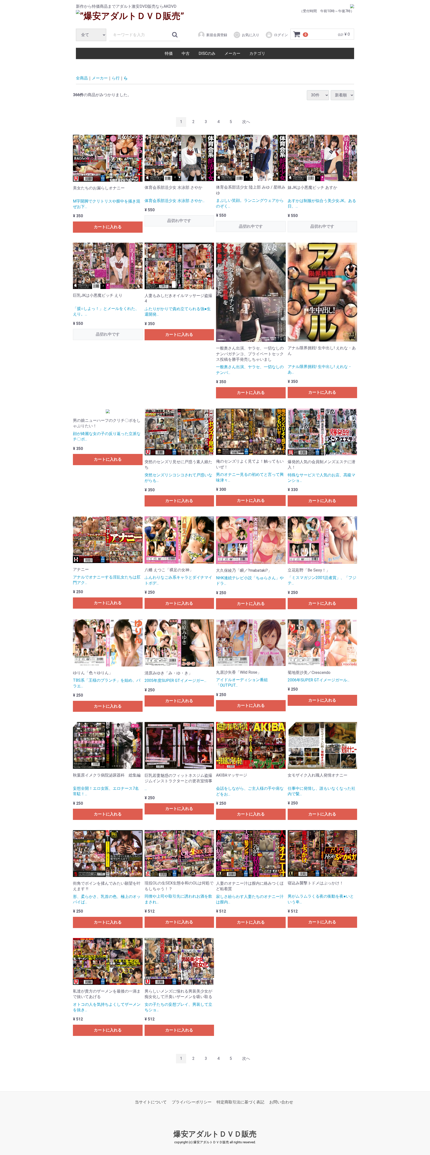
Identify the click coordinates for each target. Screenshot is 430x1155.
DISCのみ (207, 53)
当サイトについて (151, 1102)
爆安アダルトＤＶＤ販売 (215, 1134)
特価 (169, 53)
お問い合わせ (281, 1102)
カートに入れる (108, 226)
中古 (186, 53)
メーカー (232, 53)
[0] (297, 34)
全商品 (82, 78)
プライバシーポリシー (192, 1102)
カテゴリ (257, 53)
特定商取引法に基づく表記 (240, 1102)
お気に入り (250, 35)
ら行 (116, 78)
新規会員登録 (216, 35)
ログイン (281, 35)
